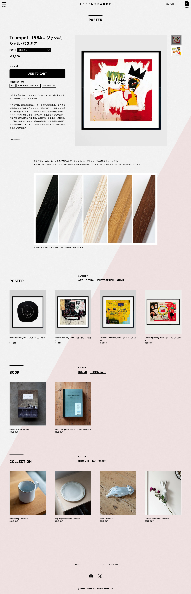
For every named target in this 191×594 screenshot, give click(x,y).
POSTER (17, 280)
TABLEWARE (99, 461)
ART (12, 86)
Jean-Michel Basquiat (28, 86)
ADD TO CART (37, 74)
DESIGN (90, 280)
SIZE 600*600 (49, 86)
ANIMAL (121, 280)
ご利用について (79, 564)
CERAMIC (83, 461)
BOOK (15, 372)
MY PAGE (170, 4)
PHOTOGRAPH (105, 280)
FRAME (13, 50)
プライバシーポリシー (108, 564)
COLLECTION (21, 461)
